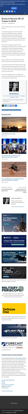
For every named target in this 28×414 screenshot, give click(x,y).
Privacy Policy (14, 403)
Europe (3, 383)
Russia (12, 109)
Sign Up (14, 8)
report (9, 31)
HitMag (14, 412)
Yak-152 (19, 109)
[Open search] (25, 13)
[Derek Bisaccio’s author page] (14, 86)
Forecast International (18, 410)
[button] (16, 97)
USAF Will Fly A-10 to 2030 (8, 134)
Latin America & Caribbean (8, 384)
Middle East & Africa (6, 386)
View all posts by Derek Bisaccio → (17, 207)
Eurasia (3, 381)
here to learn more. (8, 391)
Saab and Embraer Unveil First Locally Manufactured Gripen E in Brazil (11, 156)
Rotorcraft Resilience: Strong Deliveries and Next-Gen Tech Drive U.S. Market (13, 179)
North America (5, 387)
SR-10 (16, 109)
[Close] (26, 1)
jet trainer (8, 109)
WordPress (9, 412)
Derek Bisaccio (12, 23)
